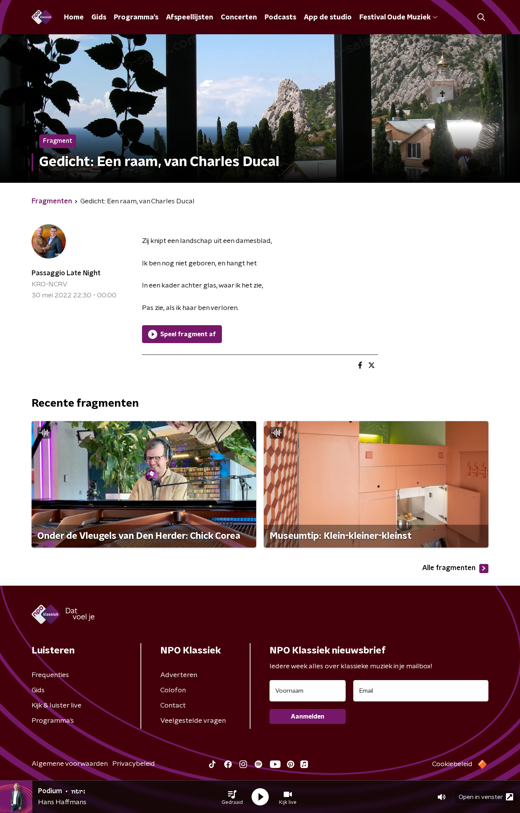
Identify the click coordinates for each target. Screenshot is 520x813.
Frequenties (50, 675)
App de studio (328, 17)
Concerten (239, 17)
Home (74, 17)
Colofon (173, 690)
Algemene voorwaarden (70, 763)
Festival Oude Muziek (395, 17)
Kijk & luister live (56, 705)
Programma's (136, 17)
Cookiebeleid (452, 764)
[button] (232, 797)
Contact (173, 705)
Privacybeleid (133, 763)
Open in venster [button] (481, 797)
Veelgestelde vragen (193, 720)
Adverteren (178, 675)
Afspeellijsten (189, 17)
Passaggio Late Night (66, 273)
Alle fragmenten (448, 568)
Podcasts (280, 17)
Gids (98, 17)
